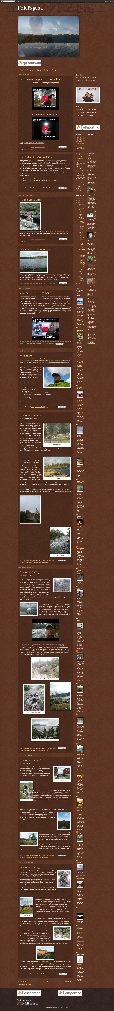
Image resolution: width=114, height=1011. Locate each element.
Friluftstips (78, 160)
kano (77, 164)
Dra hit (77, 139)
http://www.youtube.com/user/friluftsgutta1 (31, 180)
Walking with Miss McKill (80, 362)
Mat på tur (78, 173)
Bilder (77, 137)
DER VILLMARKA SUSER (80, 330)
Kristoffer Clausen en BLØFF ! (35, 293)
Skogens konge (80, 843)
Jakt (77, 162)
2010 (79, 283)
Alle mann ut (80, 426)
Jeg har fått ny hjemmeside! (80, 777)
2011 (79, 202)
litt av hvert (27, 346)
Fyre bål (89, 173)
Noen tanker (26, 355)
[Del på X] (62, 147)
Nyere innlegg (22, 981)
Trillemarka (79, 184)
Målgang (79, 889)
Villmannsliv (80, 652)
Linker (46, 70)
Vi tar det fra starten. (79, 550)
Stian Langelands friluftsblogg (80, 928)
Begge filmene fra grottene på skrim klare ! (41, 79)
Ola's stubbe (80, 457)
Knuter (77, 168)
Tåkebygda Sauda (79, 808)
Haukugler (79, 598)
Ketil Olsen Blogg (79, 589)
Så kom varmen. (80, 754)
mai (80, 273)
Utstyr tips (78, 190)
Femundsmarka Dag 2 (31, 760)
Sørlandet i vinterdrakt (79, 436)
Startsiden (45, 981)
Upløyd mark (80, 725)
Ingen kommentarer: (51, 147)
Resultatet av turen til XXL (91, 316)
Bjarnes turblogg (79, 296)
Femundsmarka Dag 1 (31, 867)
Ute (77, 716)
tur (33, 149)
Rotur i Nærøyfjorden (80, 931)
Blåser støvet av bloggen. (80, 631)
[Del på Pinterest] (66, 147)
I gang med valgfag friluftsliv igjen (80, 307)
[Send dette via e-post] (59, 147)
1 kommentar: (49, 343)
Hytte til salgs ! (91, 301)
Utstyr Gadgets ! (95, 214)
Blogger (67, 1007)
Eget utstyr (79, 141)
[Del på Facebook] (64, 147)
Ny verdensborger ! (95, 282)
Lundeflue (79, 798)
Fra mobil (26, 241)
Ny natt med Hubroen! (79, 494)
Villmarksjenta (80, 775)
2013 (79, 198)
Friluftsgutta (30, 7)
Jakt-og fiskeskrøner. (80, 621)
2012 (79, 200)
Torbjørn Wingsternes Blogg (80, 572)
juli (80, 269)
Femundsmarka (28, 562)
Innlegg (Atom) (27, 984)
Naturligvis (79, 685)
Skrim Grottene (28, 149)
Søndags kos (80, 694)
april (80, 276)
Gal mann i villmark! (79, 815)
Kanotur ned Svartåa (90, 332)
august (81, 266)
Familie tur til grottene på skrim (35, 248)
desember (81, 204)
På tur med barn (80, 175)
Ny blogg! (79, 817)
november (81, 208)
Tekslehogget (79, 182)
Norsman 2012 (80, 921)
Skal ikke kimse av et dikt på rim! (80, 364)
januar (80, 280)
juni (80, 271)
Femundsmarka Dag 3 (31, 572)
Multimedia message (79, 965)
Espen (39, 70)
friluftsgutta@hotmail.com (31, 376)
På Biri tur (79, 466)
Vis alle (83, 984)
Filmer (54, 70)
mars (80, 278)
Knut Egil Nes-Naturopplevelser (80, 483)
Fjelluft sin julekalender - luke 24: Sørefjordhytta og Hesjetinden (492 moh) (80, 402)
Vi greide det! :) (80, 872)
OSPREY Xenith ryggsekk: (80, 662)
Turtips (78, 188)
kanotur (78, 166)
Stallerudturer (80, 548)
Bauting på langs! (79, 862)
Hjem (22, 70)
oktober (81, 211)
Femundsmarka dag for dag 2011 (40, 562)
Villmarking (80, 833)
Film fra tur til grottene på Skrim (36, 156)
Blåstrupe (79, 582)
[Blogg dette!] (61, 147)
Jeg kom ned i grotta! (30, 199)
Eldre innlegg (68, 981)
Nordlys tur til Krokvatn (80, 527)
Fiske (77, 154)
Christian (30, 70)
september (81, 214)
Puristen (79, 745)
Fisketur (78, 156)
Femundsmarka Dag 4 (31, 415)
